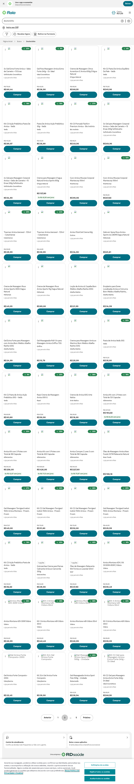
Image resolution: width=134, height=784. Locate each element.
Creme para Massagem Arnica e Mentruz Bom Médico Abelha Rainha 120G (83, 343)
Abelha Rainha (75, 292)
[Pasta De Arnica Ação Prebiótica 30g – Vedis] (50, 111)
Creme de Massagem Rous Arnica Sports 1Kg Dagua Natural (50, 287)
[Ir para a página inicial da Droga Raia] (8, 12)
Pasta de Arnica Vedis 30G (113, 341)
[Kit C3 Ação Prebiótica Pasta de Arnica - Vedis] (17, 550)
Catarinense (8, 238)
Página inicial (7, 41)
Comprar (17, 95)
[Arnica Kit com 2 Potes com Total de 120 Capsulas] (116, 382)
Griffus (39, 346)
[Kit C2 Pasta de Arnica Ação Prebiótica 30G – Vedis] (17, 382)
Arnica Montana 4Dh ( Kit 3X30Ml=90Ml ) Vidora (113, 564)
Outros (72, 235)
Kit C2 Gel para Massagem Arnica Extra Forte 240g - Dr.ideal (114, 678)
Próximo (86, 718)
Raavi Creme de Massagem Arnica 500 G (48, 396)
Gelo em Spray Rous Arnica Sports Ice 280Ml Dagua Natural (116, 233)
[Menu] (130, 12)
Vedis (105, 74)
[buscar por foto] (128, 21)
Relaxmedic (74, 681)
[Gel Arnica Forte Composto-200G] (17, 663)
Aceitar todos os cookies (100, 779)
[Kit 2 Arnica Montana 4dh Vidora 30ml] (50, 609)
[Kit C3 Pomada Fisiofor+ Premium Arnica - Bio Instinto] (83, 111)
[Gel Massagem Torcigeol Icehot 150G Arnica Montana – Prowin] (116, 496)
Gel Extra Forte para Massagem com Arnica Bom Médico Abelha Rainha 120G (17, 343)
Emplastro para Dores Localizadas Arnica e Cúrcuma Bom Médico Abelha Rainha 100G (115, 289)
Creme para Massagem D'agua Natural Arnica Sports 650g (49, 179)
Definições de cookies (100, 765)
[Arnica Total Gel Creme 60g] (83, 220)
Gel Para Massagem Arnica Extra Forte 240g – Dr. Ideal (50, 70)
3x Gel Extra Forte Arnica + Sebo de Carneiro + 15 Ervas (17, 70)
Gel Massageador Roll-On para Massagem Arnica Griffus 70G (49, 342)
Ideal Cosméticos (43, 74)
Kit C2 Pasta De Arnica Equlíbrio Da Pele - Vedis (116, 70)
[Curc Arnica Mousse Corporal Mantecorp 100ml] (83, 166)
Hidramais (106, 238)
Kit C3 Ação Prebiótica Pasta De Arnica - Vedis (17, 125)
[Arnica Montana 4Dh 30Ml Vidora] (17, 609)
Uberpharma (8, 681)
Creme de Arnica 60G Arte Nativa (81, 396)
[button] (3, 3)
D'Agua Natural (75, 77)
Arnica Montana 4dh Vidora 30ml (83, 621)
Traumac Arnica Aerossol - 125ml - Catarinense (17, 233)
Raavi (39, 401)
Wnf (71, 572)
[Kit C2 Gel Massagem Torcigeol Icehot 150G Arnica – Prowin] (83, 496)
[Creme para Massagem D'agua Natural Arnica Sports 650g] (50, 166)
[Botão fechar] (3, 3)
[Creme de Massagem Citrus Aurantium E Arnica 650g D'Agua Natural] (83, 56)
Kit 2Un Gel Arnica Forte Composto (47, 676)
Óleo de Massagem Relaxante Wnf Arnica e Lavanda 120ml (82, 567)
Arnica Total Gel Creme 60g (81, 232)
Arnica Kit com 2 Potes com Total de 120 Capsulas (114, 396)
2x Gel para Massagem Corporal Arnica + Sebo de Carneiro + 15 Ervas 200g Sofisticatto (17, 180)
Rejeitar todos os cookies (100, 772)
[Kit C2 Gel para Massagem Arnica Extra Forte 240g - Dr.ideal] (116, 663)
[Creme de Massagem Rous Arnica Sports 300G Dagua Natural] (17, 274)
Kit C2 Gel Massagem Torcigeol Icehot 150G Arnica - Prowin (49, 509)
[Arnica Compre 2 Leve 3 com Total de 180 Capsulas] (83, 439)
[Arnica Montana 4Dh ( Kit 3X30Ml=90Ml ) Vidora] (116, 550)
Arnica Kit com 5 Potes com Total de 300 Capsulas (48, 452)
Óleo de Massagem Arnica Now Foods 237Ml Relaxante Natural (116, 452)
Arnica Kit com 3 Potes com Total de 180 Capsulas (15, 452)
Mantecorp (74, 184)
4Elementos (107, 401)
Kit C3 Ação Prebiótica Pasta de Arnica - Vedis (17, 564)
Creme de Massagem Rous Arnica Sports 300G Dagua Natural (15, 289)
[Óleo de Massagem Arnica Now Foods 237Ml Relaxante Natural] (116, 439)
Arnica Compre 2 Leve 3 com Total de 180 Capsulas (82, 452)
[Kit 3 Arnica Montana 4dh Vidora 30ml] (116, 609)
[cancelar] (122, 21)
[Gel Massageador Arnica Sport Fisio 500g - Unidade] (83, 663)
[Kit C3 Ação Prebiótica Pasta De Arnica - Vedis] (17, 111)
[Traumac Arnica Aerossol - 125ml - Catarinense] (17, 220)
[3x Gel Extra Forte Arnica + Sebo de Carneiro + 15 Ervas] (17, 56)
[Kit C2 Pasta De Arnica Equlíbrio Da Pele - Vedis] (116, 56)
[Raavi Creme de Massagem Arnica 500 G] (50, 382)
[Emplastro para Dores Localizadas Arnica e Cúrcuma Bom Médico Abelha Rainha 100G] (116, 274)
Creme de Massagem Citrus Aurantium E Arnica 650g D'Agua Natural (83, 71)
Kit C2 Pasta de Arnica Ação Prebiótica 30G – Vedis (15, 396)
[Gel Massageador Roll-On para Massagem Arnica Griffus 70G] (50, 328)
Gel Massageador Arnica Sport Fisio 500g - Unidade (82, 676)
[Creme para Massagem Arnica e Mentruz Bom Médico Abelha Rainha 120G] (83, 328)
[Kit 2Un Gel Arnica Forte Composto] (50, 663)
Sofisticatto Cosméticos (13, 74)
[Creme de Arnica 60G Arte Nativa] (83, 382)
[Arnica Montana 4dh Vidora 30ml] (83, 609)
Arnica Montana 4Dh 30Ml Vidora (17, 621)
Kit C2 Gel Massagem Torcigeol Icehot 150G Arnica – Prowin (83, 509)
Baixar (128, 3)
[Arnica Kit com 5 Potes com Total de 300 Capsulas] (50, 439)
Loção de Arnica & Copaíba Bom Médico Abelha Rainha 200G (83, 287)
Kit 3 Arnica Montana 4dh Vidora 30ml (116, 622)
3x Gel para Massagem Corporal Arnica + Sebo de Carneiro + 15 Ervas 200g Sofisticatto (116, 126)
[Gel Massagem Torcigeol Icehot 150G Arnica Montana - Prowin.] (17, 496)
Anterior (47, 718)
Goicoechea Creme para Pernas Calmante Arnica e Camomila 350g (50, 569)
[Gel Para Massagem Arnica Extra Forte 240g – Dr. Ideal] (50, 56)
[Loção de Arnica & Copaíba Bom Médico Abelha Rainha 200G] (83, 274)
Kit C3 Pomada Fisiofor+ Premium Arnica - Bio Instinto (82, 125)
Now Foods (107, 457)
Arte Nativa (74, 401)
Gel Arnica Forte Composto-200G (15, 676)
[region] (67, 771)
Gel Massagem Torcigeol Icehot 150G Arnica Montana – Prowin (116, 509)
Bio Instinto (74, 129)
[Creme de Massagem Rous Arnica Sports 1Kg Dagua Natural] (50, 274)
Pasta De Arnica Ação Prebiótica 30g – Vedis (50, 125)
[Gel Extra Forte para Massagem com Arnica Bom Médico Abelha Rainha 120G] (17, 328)
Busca (19, 41)
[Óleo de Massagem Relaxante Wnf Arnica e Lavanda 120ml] (83, 550)
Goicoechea (41, 575)
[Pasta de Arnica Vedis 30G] (116, 328)
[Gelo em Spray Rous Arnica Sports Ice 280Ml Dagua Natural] (116, 220)
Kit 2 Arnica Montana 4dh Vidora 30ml (50, 622)
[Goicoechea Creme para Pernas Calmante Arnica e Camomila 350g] (50, 550)
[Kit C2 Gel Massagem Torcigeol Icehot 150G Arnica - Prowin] (50, 496)
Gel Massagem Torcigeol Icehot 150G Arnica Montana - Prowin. (17, 509)
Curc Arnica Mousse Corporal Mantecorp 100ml (82, 179)
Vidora (105, 568)
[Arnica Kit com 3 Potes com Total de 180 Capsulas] (17, 439)
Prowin (6, 514)
